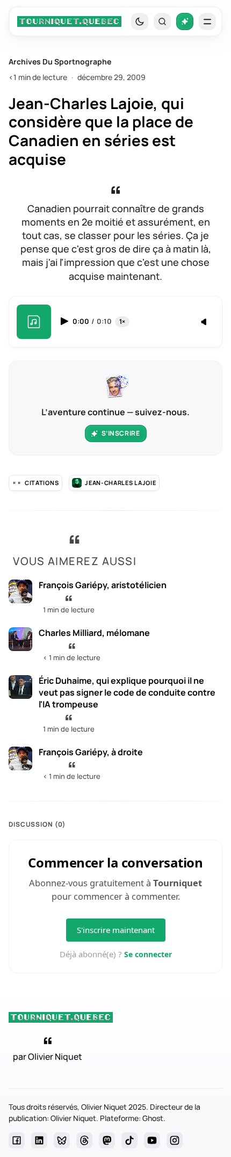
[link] (69, 21)
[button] (162, 21)
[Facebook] (17, 1140)
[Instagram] (175, 1140)
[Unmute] (204, 322)
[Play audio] (65, 321)
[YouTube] (152, 1140)
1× (122, 321)
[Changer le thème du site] (139, 21)
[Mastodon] (107, 1140)
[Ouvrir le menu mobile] (207, 21)
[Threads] (84, 1140)
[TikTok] (129, 1140)
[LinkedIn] (39, 1140)
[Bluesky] (62, 1140)
